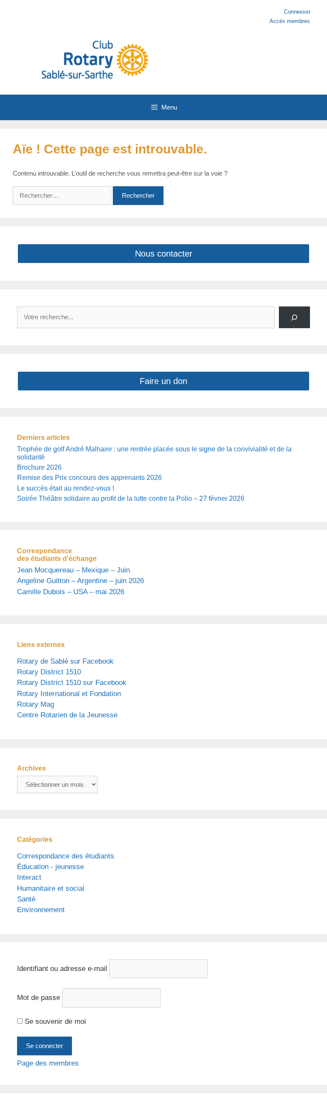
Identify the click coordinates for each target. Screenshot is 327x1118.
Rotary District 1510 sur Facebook (71, 683)
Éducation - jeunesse (50, 867)
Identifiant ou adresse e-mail (62, 969)
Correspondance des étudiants (65, 856)
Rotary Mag (35, 704)
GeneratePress (243, 1105)
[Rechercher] (294, 317)
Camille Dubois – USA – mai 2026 (70, 592)
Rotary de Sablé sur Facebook (65, 661)
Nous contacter (163, 253)
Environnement (41, 910)
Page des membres (48, 1063)
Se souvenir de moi (54, 1021)
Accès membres (290, 21)
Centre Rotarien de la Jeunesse (67, 715)
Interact (29, 877)
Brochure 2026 (39, 467)
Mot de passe (38, 998)
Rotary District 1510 (49, 672)
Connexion (297, 12)
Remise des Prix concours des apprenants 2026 (89, 477)
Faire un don (163, 381)
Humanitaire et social (50, 888)
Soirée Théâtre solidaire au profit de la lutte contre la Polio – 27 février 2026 (130, 498)
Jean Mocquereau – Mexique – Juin (73, 570)
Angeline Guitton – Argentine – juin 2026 (80, 581)
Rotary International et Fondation (69, 694)
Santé (26, 899)
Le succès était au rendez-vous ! (65, 488)
